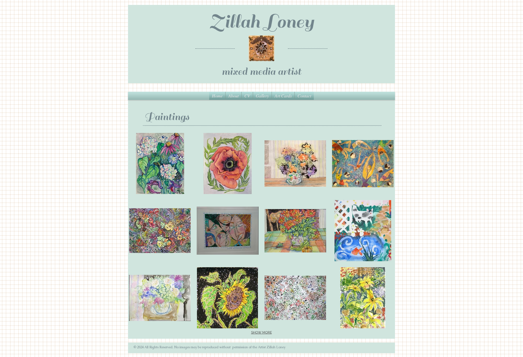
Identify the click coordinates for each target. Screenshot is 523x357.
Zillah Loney (261, 22)
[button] (262, 96)
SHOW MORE (261, 332)
